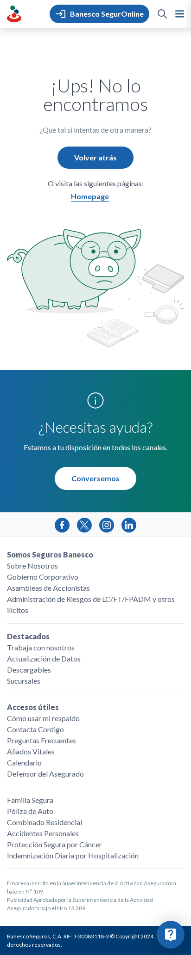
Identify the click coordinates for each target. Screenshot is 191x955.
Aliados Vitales (31, 751)
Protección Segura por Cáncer (54, 844)
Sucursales (23, 680)
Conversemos (95, 478)
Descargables (29, 669)
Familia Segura (30, 800)
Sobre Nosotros (32, 565)
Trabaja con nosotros (41, 647)
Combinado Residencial (44, 822)
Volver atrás (95, 157)
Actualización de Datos (44, 658)
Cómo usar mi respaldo (43, 718)
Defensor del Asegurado (45, 773)
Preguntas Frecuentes (41, 740)
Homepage (90, 196)
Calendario (24, 762)
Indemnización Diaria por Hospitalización (73, 855)
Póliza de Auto (30, 811)
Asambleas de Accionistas (48, 587)
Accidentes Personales (43, 833)
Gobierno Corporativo (42, 576)
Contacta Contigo (35, 729)
